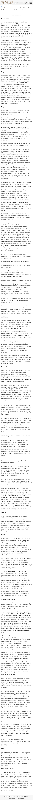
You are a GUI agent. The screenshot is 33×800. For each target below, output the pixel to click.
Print (2, 6)
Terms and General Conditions (20, 796)
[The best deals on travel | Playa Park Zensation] (7, 2)
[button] (21, 3)
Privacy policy (12, 798)
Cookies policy (20, 798)
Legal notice (7, 796)
